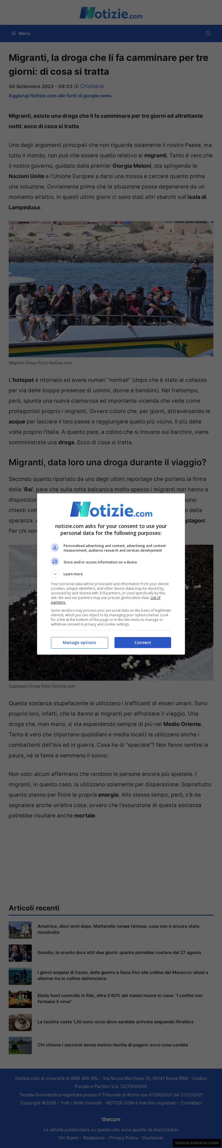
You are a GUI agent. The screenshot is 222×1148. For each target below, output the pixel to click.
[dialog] (111, 574)
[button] (111, 574)
